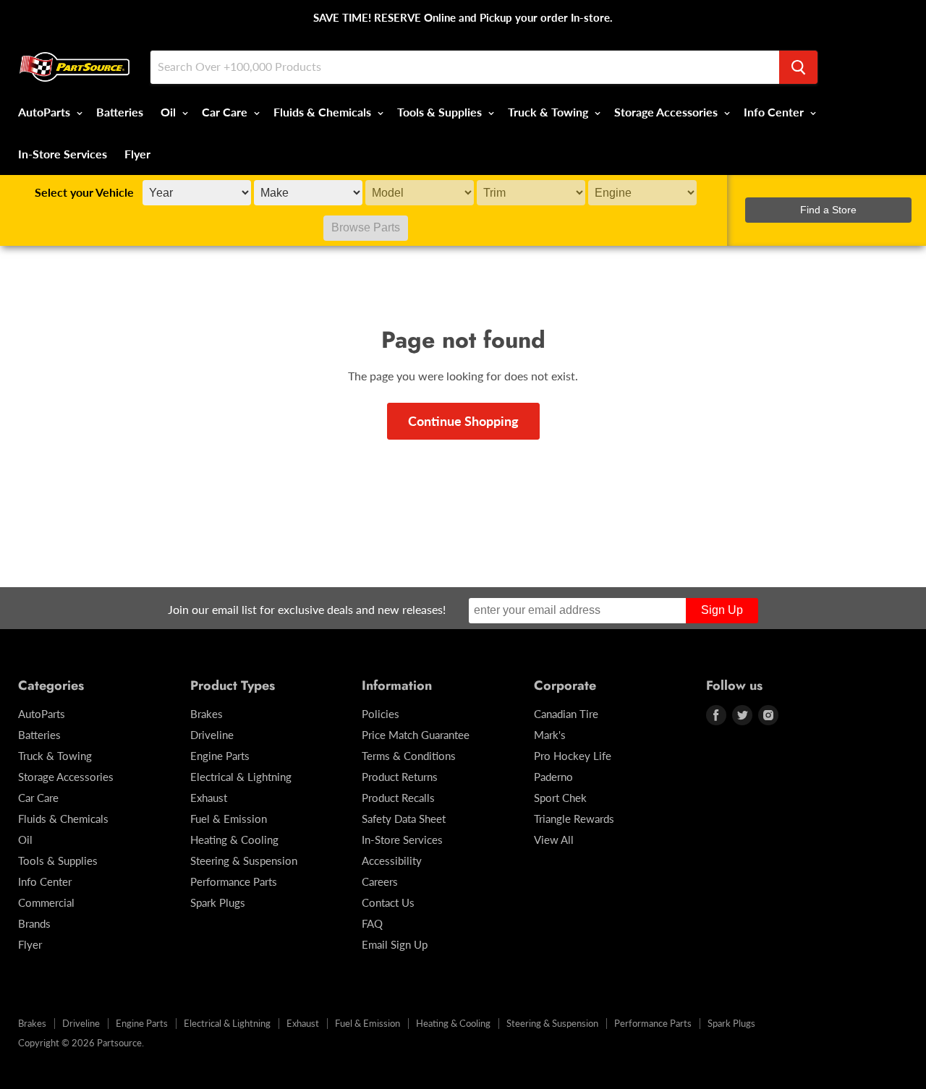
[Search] (798, 67)
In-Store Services (62, 154)
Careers (380, 881)
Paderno (553, 776)
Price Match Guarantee (416, 734)
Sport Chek (560, 797)
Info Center (775, 112)
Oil (170, 112)
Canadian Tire (566, 713)
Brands (34, 923)
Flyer (137, 154)
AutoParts (45, 112)
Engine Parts (220, 755)
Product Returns (400, 776)
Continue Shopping (463, 421)
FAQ (372, 923)
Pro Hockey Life (572, 755)
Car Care (226, 112)
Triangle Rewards (574, 818)
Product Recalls (398, 797)
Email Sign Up (395, 944)
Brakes (206, 713)
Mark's (550, 734)
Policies (380, 713)
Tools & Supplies (441, 112)
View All (554, 839)
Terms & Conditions (409, 755)
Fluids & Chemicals (323, 112)
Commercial (46, 902)
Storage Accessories (667, 112)
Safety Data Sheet (404, 818)
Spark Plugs (217, 902)
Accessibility (392, 860)
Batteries (119, 112)
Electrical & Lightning (241, 776)
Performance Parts (233, 881)
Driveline (212, 734)
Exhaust (208, 797)
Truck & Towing (549, 112)
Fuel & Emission (228, 818)
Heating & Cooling (234, 839)
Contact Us (388, 902)
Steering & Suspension (243, 860)
